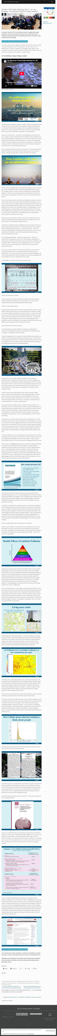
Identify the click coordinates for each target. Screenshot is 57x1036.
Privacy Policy (8, 1013)
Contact (50, 1015)
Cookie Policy (31, 1033)
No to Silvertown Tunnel (11, 2)
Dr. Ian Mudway (35, 981)
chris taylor (29, 981)
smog (26, 983)
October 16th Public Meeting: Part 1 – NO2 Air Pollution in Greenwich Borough (11, 987)
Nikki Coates (8, 984)
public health (22, 983)
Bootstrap (8, 1018)
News (14, 981)
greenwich (4, 983)
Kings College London (11, 983)
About (49, 1013)
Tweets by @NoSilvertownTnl (47, 22)
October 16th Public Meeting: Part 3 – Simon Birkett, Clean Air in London (33, 987)
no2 (18, 983)
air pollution (23, 981)
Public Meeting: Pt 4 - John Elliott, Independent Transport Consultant (24, 997)
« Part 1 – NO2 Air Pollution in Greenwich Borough (15, 41)
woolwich (30, 983)
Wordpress (9, 1016)
